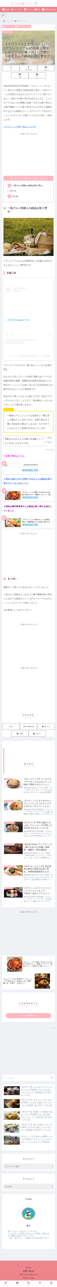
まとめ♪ (15, 196)
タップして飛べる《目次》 (27, 178)
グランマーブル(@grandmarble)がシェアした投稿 (27, 356)
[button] (37, 75)
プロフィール (28, 1278)
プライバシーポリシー (28, 1274)
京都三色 (12, 191)
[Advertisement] (28, 154)
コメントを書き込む (29, 1015)
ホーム (28, 1267)
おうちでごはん (24, 26)
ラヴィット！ (10, 26)
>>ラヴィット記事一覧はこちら (18, 127)
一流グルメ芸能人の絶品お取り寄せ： (28, 185)
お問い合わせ (28, 1271)
